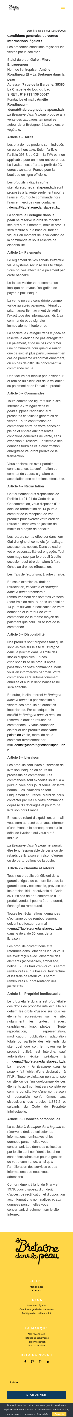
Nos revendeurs (36, 1334)
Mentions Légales (36, 1305)
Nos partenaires (36, 1345)
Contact (36, 1290)
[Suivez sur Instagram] (33, 1362)
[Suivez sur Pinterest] (40, 1362)
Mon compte (36, 1287)
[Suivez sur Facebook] (25, 1362)
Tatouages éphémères (37, 1338)
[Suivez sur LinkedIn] (48, 1362)
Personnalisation (36, 1341)
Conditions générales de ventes (36, 1309)
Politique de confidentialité (36, 1313)
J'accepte (59, 1414)
